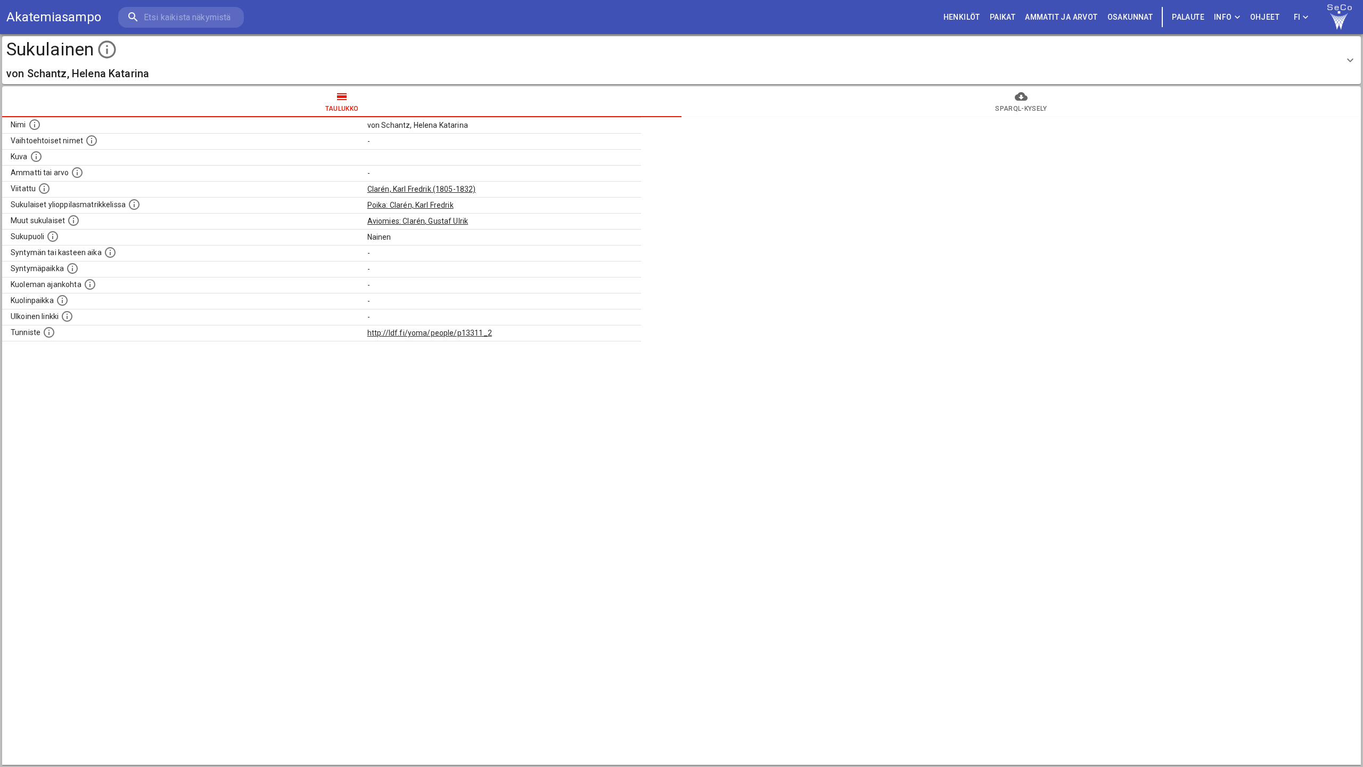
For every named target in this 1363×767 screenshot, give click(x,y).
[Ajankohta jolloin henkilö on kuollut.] (89, 284)
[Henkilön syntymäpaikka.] (72, 268)
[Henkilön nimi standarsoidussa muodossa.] (34, 124)
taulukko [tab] (342, 108)
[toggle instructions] (107, 49)
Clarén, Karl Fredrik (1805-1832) (421, 189)
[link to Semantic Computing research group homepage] (1340, 17)
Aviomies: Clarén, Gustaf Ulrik (418, 221)
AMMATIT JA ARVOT (1061, 17)
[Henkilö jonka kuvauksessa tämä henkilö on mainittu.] (44, 188)
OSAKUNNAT (1130, 17)
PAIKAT (1002, 17)
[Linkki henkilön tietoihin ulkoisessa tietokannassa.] (67, 316)
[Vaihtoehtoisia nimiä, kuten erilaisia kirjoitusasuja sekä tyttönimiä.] (91, 140)
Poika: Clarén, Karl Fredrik (410, 205)
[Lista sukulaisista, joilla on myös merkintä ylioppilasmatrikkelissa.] (134, 204)
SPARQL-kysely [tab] (1021, 108)
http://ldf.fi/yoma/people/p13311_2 (429, 333)
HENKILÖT (961, 17)
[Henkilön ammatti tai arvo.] (77, 172)
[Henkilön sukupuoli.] (52, 236)
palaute (1188, 17)
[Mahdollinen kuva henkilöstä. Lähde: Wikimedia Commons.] (36, 156)
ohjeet (1264, 17)
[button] (681, 60)
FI (1297, 17)
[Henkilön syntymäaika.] (110, 252)
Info (1223, 17)
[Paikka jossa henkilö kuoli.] (62, 300)
